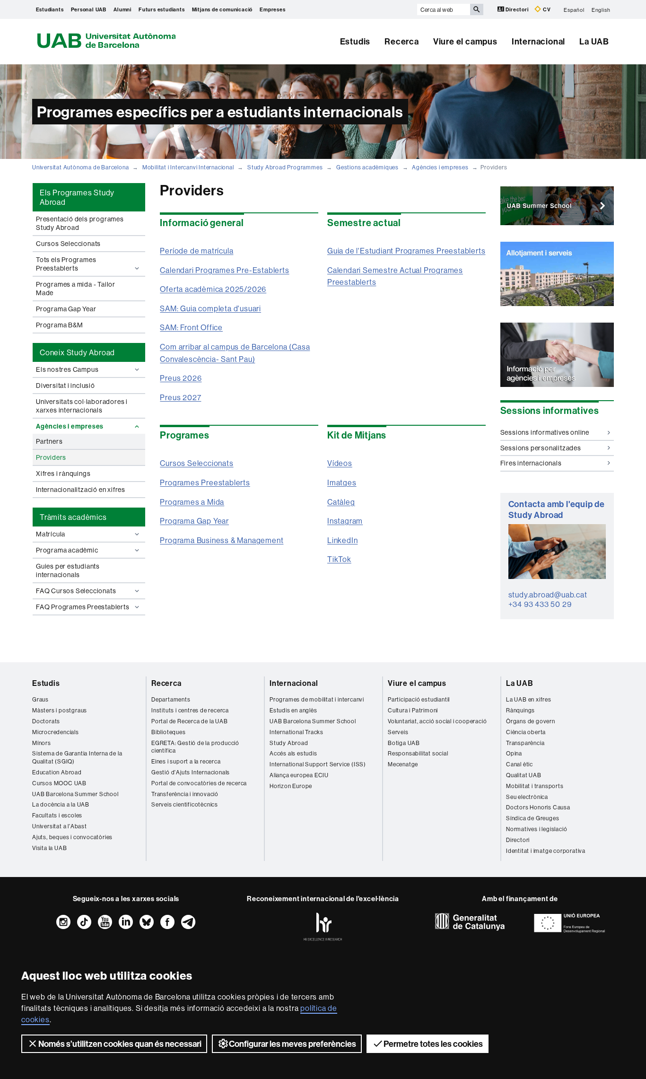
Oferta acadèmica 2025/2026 (213, 289)
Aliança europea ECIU (299, 775)
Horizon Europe (291, 786)
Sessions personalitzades (540, 448)
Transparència (525, 742)
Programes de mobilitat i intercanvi (317, 699)
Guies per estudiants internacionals (68, 570)
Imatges (342, 482)
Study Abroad (289, 742)
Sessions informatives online (544, 432)
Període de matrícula (196, 250)
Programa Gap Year (66, 309)
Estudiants (50, 9)
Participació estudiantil (419, 699)
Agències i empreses (440, 167)
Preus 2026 (180, 378)
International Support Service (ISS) (318, 764)
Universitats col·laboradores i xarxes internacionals (82, 405)
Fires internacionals (531, 463)
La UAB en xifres (528, 699)
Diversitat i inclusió (65, 385)
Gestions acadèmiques (367, 167)
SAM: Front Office (191, 327)
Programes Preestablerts (205, 482)
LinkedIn (342, 540)
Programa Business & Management (221, 540)
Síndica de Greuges (532, 818)
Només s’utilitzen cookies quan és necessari (119, 1043)
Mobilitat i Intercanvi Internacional (188, 167)
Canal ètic (519, 764)
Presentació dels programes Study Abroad (80, 223)
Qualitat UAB (523, 775)
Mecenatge (403, 764)
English (601, 9)
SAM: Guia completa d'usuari (210, 308)
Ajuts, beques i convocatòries (72, 837)
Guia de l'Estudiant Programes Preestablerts (406, 250)
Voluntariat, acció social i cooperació (437, 721)
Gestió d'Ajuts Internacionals (190, 772)
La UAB (594, 41)
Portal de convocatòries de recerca (199, 783)
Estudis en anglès (293, 710)
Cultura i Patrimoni (413, 710)
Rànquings (520, 710)
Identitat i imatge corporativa (545, 850)
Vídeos (339, 463)
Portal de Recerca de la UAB (189, 721)
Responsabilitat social (418, 753)
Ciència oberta (526, 732)
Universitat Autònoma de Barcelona (80, 167)
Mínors (41, 742)
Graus (40, 699)
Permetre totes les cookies (433, 1043)
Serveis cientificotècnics (184, 804)
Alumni (122, 9)
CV (545, 9)
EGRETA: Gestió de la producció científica (195, 746)
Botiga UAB (404, 742)
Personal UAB (89, 9)
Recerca (401, 41)
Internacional (538, 41)
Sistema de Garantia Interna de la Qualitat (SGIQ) (77, 757)
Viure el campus (465, 41)
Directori (517, 9)
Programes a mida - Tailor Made (75, 288)
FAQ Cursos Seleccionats (76, 591)
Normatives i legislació (536, 829)
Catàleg (341, 502)
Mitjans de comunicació (222, 9)
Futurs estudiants (162, 9)
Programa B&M (59, 325)
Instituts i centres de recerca (190, 710)
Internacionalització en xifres (80, 489)
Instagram (345, 521)
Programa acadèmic (67, 550)
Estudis (355, 41)
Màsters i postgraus (59, 710)
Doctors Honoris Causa (538, 807)
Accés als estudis (293, 753)
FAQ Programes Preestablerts (83, 607)
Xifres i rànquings (63, 473)
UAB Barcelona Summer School (75, 794)
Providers (51, 457)
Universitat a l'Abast (59, 826)
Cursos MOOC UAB (59, 783)
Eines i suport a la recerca (186, 761)
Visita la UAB (49, 847)
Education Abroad (57, 772)
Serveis (398, 732)
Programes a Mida (192, 502)
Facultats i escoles (57, 815)
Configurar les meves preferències (292, 1043)
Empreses (272, 9)
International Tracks (296, 732)
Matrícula (50, 534)
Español (574, 9)
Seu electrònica (527, 796)
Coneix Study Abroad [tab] (77, 352)
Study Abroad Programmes (285, 167)
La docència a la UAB (60, 804)
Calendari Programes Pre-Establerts (224, 270)
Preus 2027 (180, 397)
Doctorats (46, 721)
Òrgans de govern (530, 721)
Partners (49, 441)
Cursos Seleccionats (68, 243)
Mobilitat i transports (535, 786)
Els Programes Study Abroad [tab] (77, 197)
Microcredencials (55, 732)
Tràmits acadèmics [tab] (73, 517)
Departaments (171, 699)
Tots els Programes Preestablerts (66, 263)
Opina (514, 753)
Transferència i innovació (184, 794)
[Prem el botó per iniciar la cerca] (476, 9)
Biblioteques (168, 732)
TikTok (339, 559)
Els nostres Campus (67, 369)
